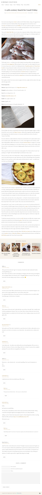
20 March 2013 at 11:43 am (5, 359)
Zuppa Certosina (17, 132)
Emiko (5, 388)
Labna (13, 233)
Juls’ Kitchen (4, 235)
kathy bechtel (4, 402)
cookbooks (9, 12)
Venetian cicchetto (27, 142)
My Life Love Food (26, 231)
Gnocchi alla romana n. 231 (11, 95)
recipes (21, 12)
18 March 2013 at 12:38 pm (5, 267)
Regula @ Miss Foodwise (6, 286)
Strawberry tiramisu (36, 253)
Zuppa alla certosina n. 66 (22, 87)
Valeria (3, 305)
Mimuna (18, 233)
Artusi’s (15, 21)
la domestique (4, 375)
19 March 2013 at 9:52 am (5, 325)
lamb (21, 235)
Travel (14, 4)
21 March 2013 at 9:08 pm (5, 403)
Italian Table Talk (17, 12)
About (3, 4)
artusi (7, 12)
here (4, 25)
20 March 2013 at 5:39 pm (5, 376)
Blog (22, 4)
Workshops (18, 4)
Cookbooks (7, 4)
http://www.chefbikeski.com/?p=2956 (21, 416)
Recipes (11, 4)
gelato (21, 220)
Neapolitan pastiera (29, 66)
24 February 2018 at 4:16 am (5, 443)
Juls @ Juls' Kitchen (5, 324)
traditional (25, 12)
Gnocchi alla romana (18, 189)
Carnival (23, 71)
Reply (4, 281)
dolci (22, 218)
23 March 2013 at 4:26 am (7, 389)
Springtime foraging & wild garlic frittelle (16, 255)
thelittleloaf (4, 341)
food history (13, 12)
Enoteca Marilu (26, 4)
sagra (26, 206)
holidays (19, 25)
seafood (23, 12)
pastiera (6, 233)
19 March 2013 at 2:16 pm (5, 342)
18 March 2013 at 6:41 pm (5, 307)
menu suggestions (10, 64)
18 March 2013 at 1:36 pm (5, 288)
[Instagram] (38, 4)
